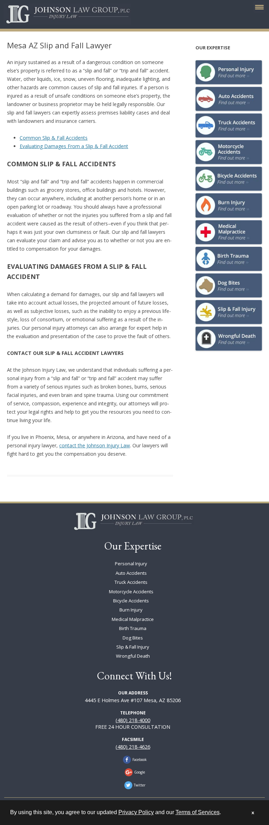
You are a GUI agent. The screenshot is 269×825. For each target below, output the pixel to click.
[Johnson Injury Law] (132, 521)
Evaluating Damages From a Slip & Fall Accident (74, 146)
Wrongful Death (133, 656)
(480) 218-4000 (133, 720)
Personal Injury (131, 563)
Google (139, 772)
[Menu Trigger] (259, 7)
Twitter (139, 785)
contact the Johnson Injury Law (94, 445)
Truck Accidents (131, 582)
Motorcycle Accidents (131, 591)
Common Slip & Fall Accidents (54, 137)
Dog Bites (133, 638)
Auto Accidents (131, 573)
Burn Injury (131, 610)
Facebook (139, 759)
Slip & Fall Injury (132, 647)
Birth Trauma (132, 628)
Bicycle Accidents (131, 600)
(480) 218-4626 (133, 746)
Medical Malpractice (133, 619)
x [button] (252, 812)
